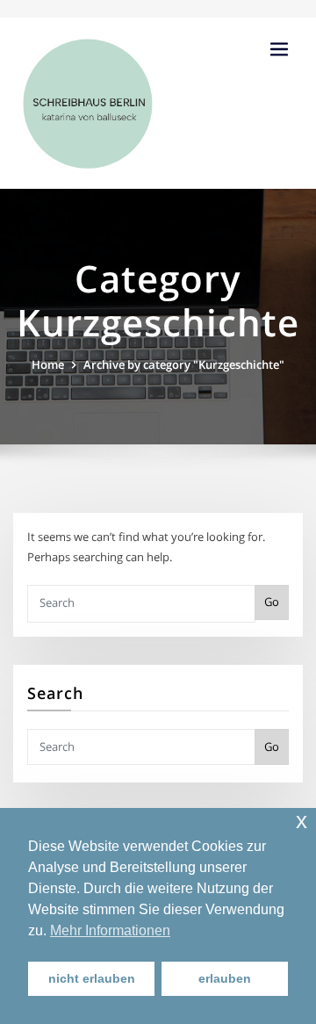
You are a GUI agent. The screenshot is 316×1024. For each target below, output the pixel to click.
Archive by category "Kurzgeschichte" (183, 364)
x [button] (301, 820)
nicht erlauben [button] (91, 978)
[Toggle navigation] (279, 50)
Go (271, 601)
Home (48, 364)
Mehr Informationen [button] (110, 930)
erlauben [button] (224, 978)
